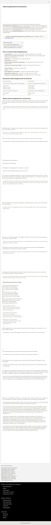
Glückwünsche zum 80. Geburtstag (8, 469)
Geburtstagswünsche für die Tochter (8, 478)
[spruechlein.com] (2, 2)
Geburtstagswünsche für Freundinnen (8, 476)
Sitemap (4, 517)
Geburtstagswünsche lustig (6, 480)
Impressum (5, 515)
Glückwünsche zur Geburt (8, 493)
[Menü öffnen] (49, 2)
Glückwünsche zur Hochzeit (8, 492)
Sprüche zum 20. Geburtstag (7, 474)
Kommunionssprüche (7, 502)
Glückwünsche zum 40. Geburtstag (8, 477)
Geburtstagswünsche (9, 37)
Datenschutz (5, 513)
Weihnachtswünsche (7, 500)
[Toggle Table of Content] (21, 43)
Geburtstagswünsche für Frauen (7, 470)
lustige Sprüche (6, 490)
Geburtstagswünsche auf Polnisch (8, 471)
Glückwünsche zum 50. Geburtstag (8, 473)
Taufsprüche (5, 505)
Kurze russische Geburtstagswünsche (11, 44)
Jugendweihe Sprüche (7, 503)
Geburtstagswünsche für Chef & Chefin (9, 467)
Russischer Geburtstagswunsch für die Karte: (13, 45)
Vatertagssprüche (6, 507)
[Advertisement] (25, 16)
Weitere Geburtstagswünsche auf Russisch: (13, 47)
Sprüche (4, 488)
